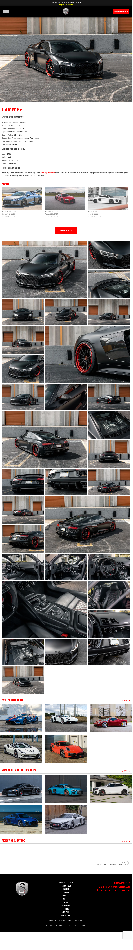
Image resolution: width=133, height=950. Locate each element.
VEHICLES (65, 895)
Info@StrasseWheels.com (117, 886)
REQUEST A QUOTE (66, 230)
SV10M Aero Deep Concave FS (111, 864)
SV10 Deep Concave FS (19, 122)
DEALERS (66, 909)
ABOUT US (65, 912)
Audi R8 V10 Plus (9, 211)
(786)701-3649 (123, 882)
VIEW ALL (125, 701)
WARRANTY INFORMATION (57, 921)
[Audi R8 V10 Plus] (22, 198)
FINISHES (66, 889)
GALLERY (66, 892)
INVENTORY (66, 905)
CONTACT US (65, 915)
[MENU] (6, 10)
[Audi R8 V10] (108, 198)
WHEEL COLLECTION (66, 882)
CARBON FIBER (66, 886)
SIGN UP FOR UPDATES (121, 12)
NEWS (66, 902)
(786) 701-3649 (56, 2)
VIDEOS (65, 899)
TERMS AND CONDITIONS (75, 921)
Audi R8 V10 (93, 211)
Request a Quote (66, 4)
